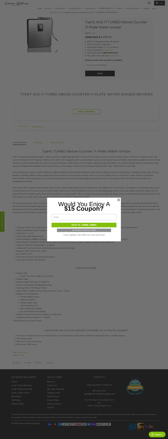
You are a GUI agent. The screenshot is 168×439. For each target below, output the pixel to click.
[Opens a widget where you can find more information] (157, 435)
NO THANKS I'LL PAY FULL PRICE (84, 230)
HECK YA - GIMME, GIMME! (84, 225)
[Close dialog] (118, 200)
